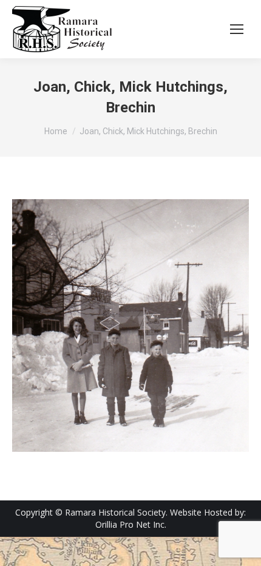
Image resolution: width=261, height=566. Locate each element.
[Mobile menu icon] (237, 29)
